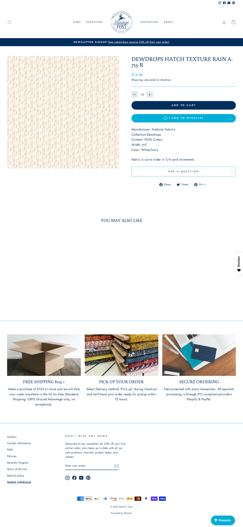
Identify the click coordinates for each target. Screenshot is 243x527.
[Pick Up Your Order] (121, 355)
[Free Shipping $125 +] (44, 355)
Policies (12, 456)
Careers (11, 437)
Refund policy (15, 476)
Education (94, 22)
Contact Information (19, 443)
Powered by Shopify (121, 513)
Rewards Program (17, 463)
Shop (77, 22)
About (168, 22)
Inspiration (149, 22)
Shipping (137, 80)
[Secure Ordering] (199, 355)
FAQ (9, 450)
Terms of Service (17, 469)
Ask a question (183, 171)
